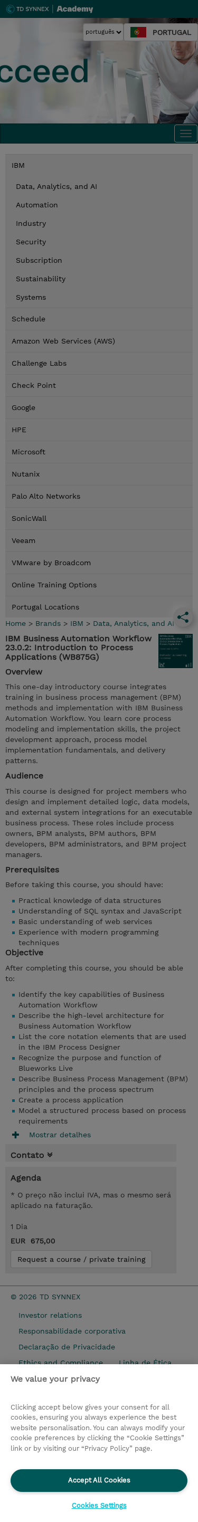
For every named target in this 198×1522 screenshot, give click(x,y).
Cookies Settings (99, 1505)
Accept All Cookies (99, 1480)
